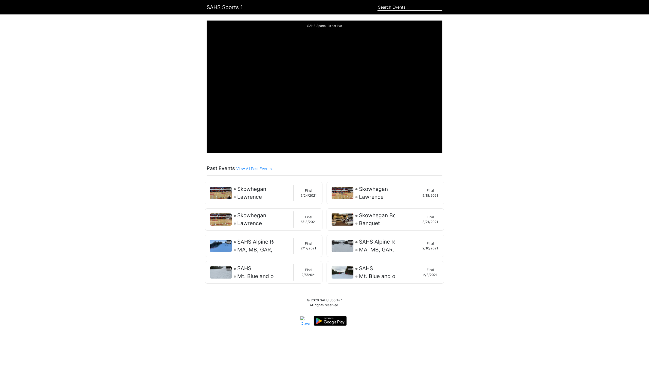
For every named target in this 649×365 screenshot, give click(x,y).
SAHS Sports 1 (225, 7)
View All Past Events (254, 168)
